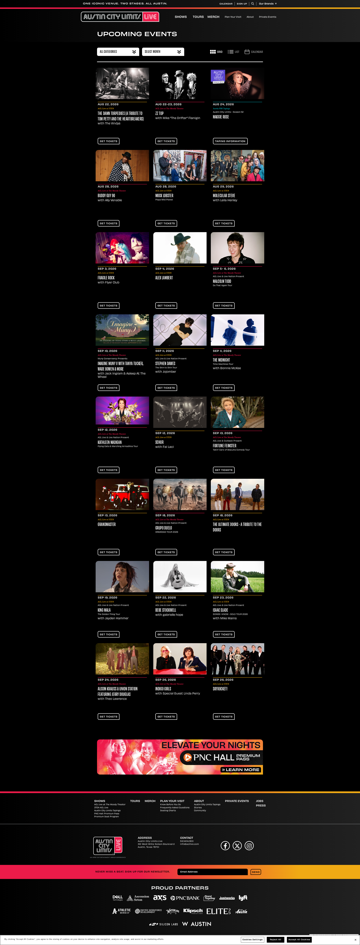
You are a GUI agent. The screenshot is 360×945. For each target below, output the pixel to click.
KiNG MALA (104, 610)
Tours (198, 17)
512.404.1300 (187, 841)
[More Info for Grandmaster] (122, 494)
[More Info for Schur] (180, 412)
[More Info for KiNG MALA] (122, 576)
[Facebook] (225, 845)
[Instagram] (249, 845)
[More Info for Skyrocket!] (237, 658)
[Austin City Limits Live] (120, 17)
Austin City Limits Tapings (107, 811)
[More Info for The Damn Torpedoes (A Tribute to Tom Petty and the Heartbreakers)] (122, 83)
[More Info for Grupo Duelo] (180, 494)
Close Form (354, 865)
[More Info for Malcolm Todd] (237, 247)
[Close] (355, 940)
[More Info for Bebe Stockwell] (180, 576)
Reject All (275, 940)
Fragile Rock (106, 278)
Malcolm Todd (222, 281)
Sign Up (242, 4)
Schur (159, 442)
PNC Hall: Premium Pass (106, 814)
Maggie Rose (221, 117)
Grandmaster (107, 525)
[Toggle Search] (252, 3)
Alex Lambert (164, 278)
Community (200, 811)
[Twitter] (237, 845)
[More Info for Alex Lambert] (180, 247)
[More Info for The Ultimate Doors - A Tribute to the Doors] (237, 494)
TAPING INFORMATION (230, 141)
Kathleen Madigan (110, 443)
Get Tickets (108, 141)
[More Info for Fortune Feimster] (237, 412)
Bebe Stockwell (165, 610)
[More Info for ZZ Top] (180, 83)
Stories (198, 808)
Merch (215, 17)
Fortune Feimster (224, 446)
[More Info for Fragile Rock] (122, 247)
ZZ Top (159, 114)
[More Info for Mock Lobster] (180, 165)
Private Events (267, 17)
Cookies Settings (252, 940)
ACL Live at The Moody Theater (110, 805)
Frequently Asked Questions (174, 808)
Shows (181, 17)
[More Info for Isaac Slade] (237, 576)
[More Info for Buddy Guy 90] (122, 165)
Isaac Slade (220, 610)
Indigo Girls (163, 689)
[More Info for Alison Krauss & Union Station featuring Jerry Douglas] (122, 658)
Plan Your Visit (233, 17)
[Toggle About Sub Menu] (255, 16)
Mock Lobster (164, 196)
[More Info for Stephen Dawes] (180, 330)
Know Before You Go (170, 805)
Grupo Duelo (163, 528)
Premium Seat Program (106, 817)
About (250, 17)
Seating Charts (168, 811)
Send (256, 872)
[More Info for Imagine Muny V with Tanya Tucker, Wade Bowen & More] (122, 330)
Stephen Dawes (165, 364)
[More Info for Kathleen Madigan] (122, 411)
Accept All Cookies (299, 940)
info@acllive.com (189, 844)
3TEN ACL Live (101, 808)
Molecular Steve (224, 196)
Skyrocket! (220, 689)
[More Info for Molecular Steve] (237, 165)
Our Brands (266, 4)
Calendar (226, 4)
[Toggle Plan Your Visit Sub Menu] (242, 16)
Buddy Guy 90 (106, 196)
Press (261, 806)
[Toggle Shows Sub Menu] (190, 16)
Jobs (259, 801)
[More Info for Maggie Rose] (237, 83)
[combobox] (118, 52)
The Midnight (221, 360)
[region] (180, 940)
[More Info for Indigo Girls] (180, 658)
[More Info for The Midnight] (237, 330)
